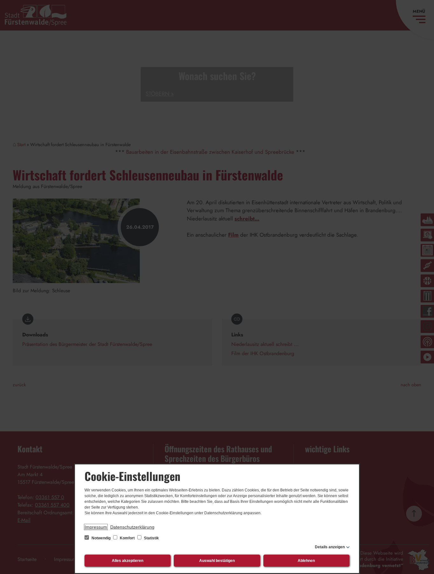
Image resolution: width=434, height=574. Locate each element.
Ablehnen (306, 560)
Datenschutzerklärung (132, 527)
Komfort (127, 538)
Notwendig (101, 538)
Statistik (151, 538)
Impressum (96, 527)
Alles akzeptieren (127, 560)
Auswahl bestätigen (217, 560)
